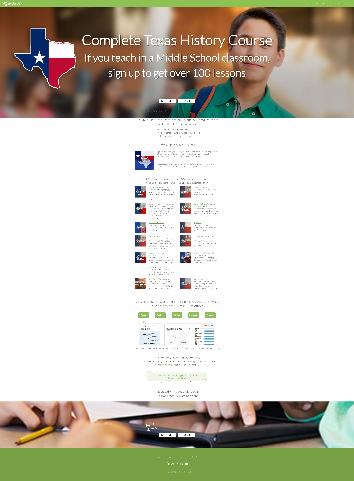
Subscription (326, 4)
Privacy (180, 457)
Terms (168, 457)
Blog (158, 457)
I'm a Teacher (167, 101)
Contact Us (193, 457)
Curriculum (312, 4)
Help (337, 4)
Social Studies (140, 111)
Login (344, 4)
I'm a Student (186, 101)
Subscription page (163, 364)
